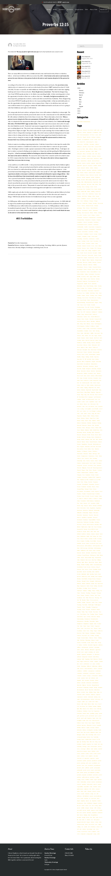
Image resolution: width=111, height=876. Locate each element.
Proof (101, 491)
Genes (82, 319)
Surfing (95, 585)
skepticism (94, 800)
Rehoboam (79, 130)
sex (89, 798)
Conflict (86, 227)
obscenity (96, 756)
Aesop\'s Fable (98, 146)
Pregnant (79, 484)
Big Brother (95, 182)
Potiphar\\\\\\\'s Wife (94, 479)
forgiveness (96, 711)
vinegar (88, 822)
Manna (78, 418)
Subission (88, 583)
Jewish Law (86, 380)
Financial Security (90, 302)
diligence (84, 685)
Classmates (95, 210)
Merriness (79, 427)
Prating (85, 482)
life (99, 739)
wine (80, 829)
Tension (92, 595)
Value (81, 626)
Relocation (95, 512)
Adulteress (79, 146)
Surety (91, 585)
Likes (83, 406)
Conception (90, 222)
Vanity (84, 626)
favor (96, 704)
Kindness (83, 389)
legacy (83, 739)
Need (78, 446)
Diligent (84, 260)
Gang (82, 314)
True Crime (95, 611)
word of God (84, 831)
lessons (94, 739)
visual (86, 824)
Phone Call (89, 467)
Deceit (46, 247)
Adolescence (80, 144)
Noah (85, 449)
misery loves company (82, 751)
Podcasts (100, 470)
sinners (87, 800)
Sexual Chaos (94, 552)
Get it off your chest (81, 321)
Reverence (79, 524)
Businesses (97, 191)
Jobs (78, 382)
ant (94, 652)
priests (81, 772)
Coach (89, 215)
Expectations (84, 290)
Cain (100, 193)
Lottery (84, 411)
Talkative (85, 590)
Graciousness (93, 328)
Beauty (87, 175)
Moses (92, 437)
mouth (95, 753)
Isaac (95, 373)
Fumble (95, 309)
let (97, 739)
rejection (99, 779)
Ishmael (98, 373)
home (83, 722)
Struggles (92, 581)
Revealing (91, 522)
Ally (96, 153)
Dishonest (85, 264)
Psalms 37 (95, 498)
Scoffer (95, 538)
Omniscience (91, 456)
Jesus (81, 380)
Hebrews (85, 345)
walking (78, 826)
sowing (96, 805)
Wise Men (82, 640)
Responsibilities (92, 519)
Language (90, 397)
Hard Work (96, 338)
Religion (23, 247)
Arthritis (95, 165)
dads (87, 678)
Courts (87, 241)
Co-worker (79, 215)
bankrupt (79, 659)
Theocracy (91, 597)
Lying (93, 413)
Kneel (96, 394)
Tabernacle (94, 588)
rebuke (91, 779)
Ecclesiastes (91, 274)
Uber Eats (93, 616)
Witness (93, 640)
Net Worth (93, 446)
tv (85, 819)
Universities (92, 621)
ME (95, 413)
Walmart (87, 633)
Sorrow (86, 569)
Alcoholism (88, 153)
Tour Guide (84, 604)
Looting (82, 408)
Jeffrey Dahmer (98, 375)
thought (83, 817)
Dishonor (90, 264)
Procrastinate (80, 491)
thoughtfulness (94, 815)
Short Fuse (94, 560)
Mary (90, 420)
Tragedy (79, 607)
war (82, 826)
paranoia (89, 760)
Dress (93, 269)
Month (88, 434)
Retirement (86, 522)
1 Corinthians (95, 132)
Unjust (97, 621)
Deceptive (95, 253)
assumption (89, 654)
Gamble (78, 314)
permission (90, 765)
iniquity (88, 727)
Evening (82, 288)
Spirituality (84, 574)
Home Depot (94, 349)
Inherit (96, 366)
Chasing (90, 203)
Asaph (78, 167)
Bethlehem (97, 177)
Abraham (93, 137)
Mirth (91, 430)
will (77, 829)
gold (78, 715)
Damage (99, 248)
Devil (101, 257)
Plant (87, 470)
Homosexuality (96, 352)
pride (98, 130)
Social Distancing (97, 564)
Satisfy (87, 536)
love (93, 744)
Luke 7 (78, 413)
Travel (83, 609)
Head (100, 340)
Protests (79, 496)
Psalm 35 (86, 498)
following (99, 708)
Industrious (79, 366)
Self (87, 550)
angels (86, 652)
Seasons (99, 541)
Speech (84, 571)
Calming (89, 196)
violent (96, 822)
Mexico (93, 427)
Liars (99, 401)
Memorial (79, 425)
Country (97, 238)
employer (98, 694)
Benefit (83, 177)
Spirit (88, 574)
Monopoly (84, 434)
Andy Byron (96, 158)
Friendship (79, 309)
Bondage (87, 186)
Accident (79, 139)
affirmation (92, 649)
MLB (98, 413)
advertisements (85, 647)
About (55, 9)
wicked (97, 826)
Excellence (95, 288)
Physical (79, 470)
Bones (91, 186)
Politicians (91, 472)
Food (85, 304)
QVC (89, 503)
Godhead (87, 326)
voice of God (91, 824)
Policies (79, 472)
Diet (78, 260)
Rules (95, 531)
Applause (93, 163)
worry (78, 833)
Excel (100, 288)
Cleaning (79, 212)
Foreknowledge (80, 307)
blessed (100, 659)
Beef (100, 175)
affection (87, 649)
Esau (84, 286)
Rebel (78, 508)
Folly (78, 304)
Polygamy (79, 475)
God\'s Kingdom (81, 326)
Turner (96, 614)
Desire (99, 255)
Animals (89, 160)
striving (99, 807)
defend (96, 680)
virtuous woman (80, 824)
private (85, 772)
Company (93, 219)
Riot (92, 526)
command (100, 668)
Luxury (89, 413)
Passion (88, 460)
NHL (97, 439)
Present (78, 486)
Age (78, 151)
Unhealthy (86, 621)
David (99, 250)
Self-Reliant (90, 548)
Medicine (89, 423)
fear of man (82, 706)
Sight (83, 562)
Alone (99, 153)
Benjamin (88, 177)
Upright (91, 623)
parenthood (94, 760)
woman (78, 831)
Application (79, 165)
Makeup (93, 415)
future (88, 713)
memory (99, 746)
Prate (82, 482)
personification (97, 765)
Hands (87, 338)
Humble (98, 354)
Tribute (98, 609)
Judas (78, 387)
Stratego (79, 581)
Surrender (100, 585)
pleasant (79, 767)
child (78, 668)
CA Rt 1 (83, 193)
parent (78, 763)
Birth (93, 184)
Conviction (90, 231)
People (94, 463)
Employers (85, 281)
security (82, 793)
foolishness (28, 245)
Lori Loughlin (88, 408)
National (79, 441)
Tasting (97, 590)
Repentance (85, 515)
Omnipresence (84, 456)
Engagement (80, 283)
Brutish (99, 189)
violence (92, 822)
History (90, 347)
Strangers (98, 578)
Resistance (85, 519)
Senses (90, 550)
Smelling (87, 564)
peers (83, 765)
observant (79, 758)
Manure (87, 418)
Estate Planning (89, 286)
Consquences (98, 227)
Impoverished (80, 364)
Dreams (89, 269)
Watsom (79, 635)
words (89, 831)
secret (78, 793)
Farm (96, 295)
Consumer (85, 229)
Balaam (81, 172)
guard (82, 718)
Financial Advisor (94, 300)
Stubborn (79, 583)
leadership (96, 737)
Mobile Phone (96, 430)
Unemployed (87, 619)
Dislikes (95, 264)
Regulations (92, 508)
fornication (79, 713)
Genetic (86, 319)
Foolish (88, 304)
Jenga (81, 378)
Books (95, 186)
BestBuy (92, 177)
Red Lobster (83, 508)
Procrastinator (87, 491)
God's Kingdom (98, 323)
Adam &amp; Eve (90, 142)
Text (84, 597)
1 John (100, 132)
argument (84, 654)
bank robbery (96, 656)
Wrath (92, 642)
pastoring (83, 763)
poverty (84, 770)
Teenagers (93, 593)
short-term (93, 798)
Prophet (84, 493)
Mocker (84, 432)
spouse (78, 807)
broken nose (86, 661)
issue (82, 732)
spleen (100, 805)
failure (96, 701)
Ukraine (98, 616)
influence (84, 727)
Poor (83, 475)
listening (84, 741)
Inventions (90, 373)
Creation (79, 243)
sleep (85, 803)
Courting (83, 241)
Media (98, 420)
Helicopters (94, 345)
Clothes (95, 212)
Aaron (96, 134)
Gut (90, 335)
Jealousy (93, 375)
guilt (85, 718)
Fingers (96, 302)
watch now (65, 2)
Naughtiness (84, 444)
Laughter (79, 399)
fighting (99, 706)
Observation (79, 453)
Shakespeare (93, 555)
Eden (88, 276)
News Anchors (80, 449)
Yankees (80, 645)
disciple (95, 687)
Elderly (94, 276)
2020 (78, 134)
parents (59, 245)
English (85, 283)
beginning (87, 659)
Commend (85, 217)
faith (82, 704)
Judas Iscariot (98, 385)
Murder (83, 439)
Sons (83, 569)
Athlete (91, 167)
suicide (88, 810)
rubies (78, 791)
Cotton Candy (94, 236)
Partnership (79, 460)
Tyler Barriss (80, 616)
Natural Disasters (93, 441)
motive (91, 753)
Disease (99, 262)
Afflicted (91, 149)
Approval (85, 165)
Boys (92, 189)
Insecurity (79, 368)
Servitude (88, 552)
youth (98, 833)
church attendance (88, 668)
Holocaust (79, 349)
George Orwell (98, 319)
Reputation (89, 517)
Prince (97, 486)
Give (86, 9)
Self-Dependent (96, 545)
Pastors (92, 460)
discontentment (80, 689)
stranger (87, 807)
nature (78, 756)
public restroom (85, 777)
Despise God (80, 257)
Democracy (84, 255)
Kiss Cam (92, 394)
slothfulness (89, 803)
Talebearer (79, 590)
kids (87, 734)
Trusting (92, 614)
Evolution (90, 288)
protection (95, 774)
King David (88, 389)
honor (86, 722)
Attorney (84, 170)
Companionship (80, 219)
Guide (82, 333)
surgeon (93, 810)
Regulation (98, 508)
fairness (79, 704)
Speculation (79, 571)
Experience (96, 290)
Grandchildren (80, 330)
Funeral (100, 309)
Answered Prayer (95, 160)
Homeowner (11, 247)
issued (78, 732)
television (89, 812)
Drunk (88, 271)
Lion (87, 406)
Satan (78, 536)
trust (80, 819)
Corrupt (95, 234)
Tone (96, 602)
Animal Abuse (84, 160)
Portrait (92, 475)
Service (83, 552)
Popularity (87, 475)
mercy (78, 748)
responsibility (80, 786)
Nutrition (79, 451)
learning (79, 739)
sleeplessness (80, 803)
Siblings (99, 560)
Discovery (85, 262)
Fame (100, 293)
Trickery (79, 611)
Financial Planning (81, 302)
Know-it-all (35, 245)
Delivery (79, 255)
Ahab (92, 151)
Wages (95, 630)
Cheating (95, 203)
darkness (93, 678)
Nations (83, 441)
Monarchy (97, 432)
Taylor (78, 593)
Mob (101, 430)
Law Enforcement (90, 399)
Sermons (70, 9)
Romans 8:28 (80, 529)
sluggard (95, 803)
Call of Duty (84, 196)
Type (85, 616)
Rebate (90, 505)
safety (82, 791)
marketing (37, 247)
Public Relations (90, 500)
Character (79, 203)
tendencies (100, 812)
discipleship (86, 687)
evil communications (85, 699)
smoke (83, 805)
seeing (91, 793)
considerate (98, 671)
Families (79, 295)
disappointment (95, 685)
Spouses (64, 245)
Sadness (88, 534)
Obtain (90, 453)
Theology (97, 597)
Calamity (79, 196)
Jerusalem (95, 378)
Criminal (84, 245)
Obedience (94, 451)
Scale (100, 536)
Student (83, 583)
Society (88, 567)
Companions (87, 219)
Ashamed (83, 167)
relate (78, 782)
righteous (86, 789)
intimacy (84, 730)
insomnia (92, 727)
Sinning (78, 564)
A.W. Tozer (92, 134)
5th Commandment (84, 134)
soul (93, 805)
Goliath (97, 326)
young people (89, 833)
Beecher (96, 175)
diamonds (79, 685)
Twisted (100, 614)
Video (82, 628)
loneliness (79, 744)
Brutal (95, 189)
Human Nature (92, 354)
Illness (83, 361)
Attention (79, 170)
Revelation (97, 522)
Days (78, 253)
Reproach (96, 515)
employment (80, 696)
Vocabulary (79, 630)
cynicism (83, 678)
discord (86, 689)
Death (81, 253)
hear (90, 720)
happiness (89, 718)
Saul (91, 536)
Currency (84, 248)
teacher (84, 812)
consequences (91, 671)
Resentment (79, 519)
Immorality (98, 361)
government (91, 715)
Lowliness (98, 411)
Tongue (100, 602)
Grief (94, 330)
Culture (99, 245)
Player (90, 470)
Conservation (91, 227)
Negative (82, 446)
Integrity (99, 368)
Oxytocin (87, 458)
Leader (83, 401)
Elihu (78, 278)
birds (91, 659)
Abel (100, 134)
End (97, 281)
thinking (85, 815)
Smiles (91, 564)
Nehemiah (87, 446)
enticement (90, 696)
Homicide (90, 352)
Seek (100, 543)
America (99, 156)
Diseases (94, 262)
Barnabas (98, 172)
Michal (96, 427)
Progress (97, 491)
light (78, 741)
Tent (96, 595)
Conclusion (96, 222)
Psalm (78, 500)
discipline (100, 687)
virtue (100, 822)
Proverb (92, 496)
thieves (81, 815)
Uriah (95, 623)
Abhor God (79, 137)
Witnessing (87, 640)
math (88, 746)
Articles (99, 165)
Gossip (87, 328)
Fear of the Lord (92, 297)
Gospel (84, 328)
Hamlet (78, 338)
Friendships (97, 307)
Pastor (96, 460)
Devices (97, 257)
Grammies (99, 328)
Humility (79, 356)
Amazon (79, 156)
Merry (83, 427)
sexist (81, 798)
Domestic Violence (97, 267)
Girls (78, 323)
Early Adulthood (94, 271)
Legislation (91, 401)
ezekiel (89, 701)
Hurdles (91, 356)
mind (92, 748)
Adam (96, 142)
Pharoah (79, 467)
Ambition (89, 156)
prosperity (84, 774)
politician (87, 767)
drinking (91, 692)
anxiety (97, 652)
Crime (96, 243)
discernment (80, 687)
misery (89, 751)
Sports (96, 574)
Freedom (92, 307)
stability (82, 807)
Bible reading (88, 179)
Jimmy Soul (95, 380)
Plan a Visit (93, 9)
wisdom (22, 245)
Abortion (89, 137)
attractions (97, 654)
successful (79, 810)
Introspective (80, 373)
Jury (95, 387)
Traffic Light (91, 604)
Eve (86, 288)
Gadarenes (88, 312)
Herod (78, 347)
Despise (85, 257)
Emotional (79, 281)
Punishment (97, 500)
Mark (97, 418)
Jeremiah (85, 378)
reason (82, 779)
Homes (85, 352)
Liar (78, 404)
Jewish (91, 380)
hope (90, 722)
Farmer (87, 295)
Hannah (91, 338)
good (86, 715)
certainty (98, 663)
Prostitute (97, 493)
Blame (96, 184)
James (88, 375)
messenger (83, 748)
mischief (100, 748)
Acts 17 (99, 139)
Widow (95, 637)
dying (98, 692)
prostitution (89, 774)
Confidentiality (80, 227)
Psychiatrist (83, 500)
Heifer (89, 345)
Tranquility (88, 607)
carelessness (86, 663)
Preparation (91, 484)
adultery (79, 647)
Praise (78, 482)
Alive (93, 153)
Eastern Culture (80, 274)
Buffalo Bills (83, 191)
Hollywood (95, 347)
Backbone (100, 170)
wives (97, 829)
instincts (97, 727)
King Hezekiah (95, 389)
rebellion (87, 779)
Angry (78, 160)
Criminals (79, 245)
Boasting (79, 186)
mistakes (93, 751)
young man (83, 833)
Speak (99, 569)
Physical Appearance (97, 467)
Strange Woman (92, 578)
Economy (83, 276)
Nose (93, 449)
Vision (99, 628)
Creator (83, 243)
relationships (83, 782)
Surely (88, 585)
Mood (96, 434)
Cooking (96, 231)
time (91, 817)
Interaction (83, 371)
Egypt (91, 276)
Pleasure (95, 470)
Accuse (91, 139)
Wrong (99, 642)
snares (86, 805)
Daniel (82, 250)
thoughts (79, 817)
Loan (96, 406)
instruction (79, 730)
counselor (79, 675)
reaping (78, 779)
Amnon (78, 158)
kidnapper (79, 734)
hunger (93, 722)
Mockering (79, 432)
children (53, 245)
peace (90, 763)
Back (78, 172)
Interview (93, 371)
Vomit (84, 630)
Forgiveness (79, 9)
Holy (89, 349)
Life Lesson (93, 404)
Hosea (83, 354)
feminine (95, 706)
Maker (88, 415)
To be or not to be (94, 600)
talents (100, 810)
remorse (79, 784)
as (93, 654)
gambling (92, 713)
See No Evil (92, 543)
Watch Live (104, 9)
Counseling (79, 238)
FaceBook (79, 293)
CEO (87, 193)
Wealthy (92, 635)
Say (97, 536)
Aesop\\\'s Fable (81, 149)
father (93, 704)
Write (96, 642)
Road (95, 526)
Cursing (92, 248)
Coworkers (95, 241)
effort (83, 694)
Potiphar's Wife (91, 477)
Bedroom (91, 175)
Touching (79, 604)
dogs (87, 692)
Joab (100, 380)
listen (88, 741)
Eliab (98, 276)
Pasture (100, 460)
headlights (79, 720)
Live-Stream (91, 406)
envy (99, 696)
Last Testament (97, 397)
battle (83, 659)
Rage (82, 505)
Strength (84, 581)
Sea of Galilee (93, 541)
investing (96, 730)
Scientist (90, 538)
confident (85, 671)
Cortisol (99, 234)
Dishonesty (79, 264)
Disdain (89, 262)
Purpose (85, 503)
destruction (88, 682)
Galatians (100, 312)
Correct (91, 234)
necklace (83, 756)
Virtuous (96, 628)
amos (82, 652)
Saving (94, 536)
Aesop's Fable (90, 146)
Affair (87, 149)
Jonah (94, 382)
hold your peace (95, 720)
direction (89, 685)
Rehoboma (85, 510)
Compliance (79, 222)
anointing (90, 652)
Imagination (88, 361)
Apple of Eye (99, 163)
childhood (89, 666)
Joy (85, 385)
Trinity (83, 611)
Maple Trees (93, 418)
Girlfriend (98, 321)
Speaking (95, 569)
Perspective (79, 465)
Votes (87, 630)
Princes (93, 486)
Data (86, 250)
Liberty (81, 404)
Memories (84, 425)
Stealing (93, 576)
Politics (96, 472)
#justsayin (89, 132)
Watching (98, 633)
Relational (91, 510)
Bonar (83, 186)
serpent (91, 796)
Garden (85, 316)
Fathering (79, 297)
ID (83, 359)
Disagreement (98, 260)
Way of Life (84, 635)
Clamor (90, 210)
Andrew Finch (90, 158)
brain (78, 661)
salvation (89, 791)
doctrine (83, 692)
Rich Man (97, 524)
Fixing (100, 302)
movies (99, 753)
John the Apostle (85, 382)
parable (84, 760)
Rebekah (95, 505)
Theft (87, 597)
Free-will (87, 307)
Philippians (84, 467)
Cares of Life (94, 198)
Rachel (78, 505)
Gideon (88, 321)
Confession (95, 224)
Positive (97, 475)
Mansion (83, 418)
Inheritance (91, 366)
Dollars (90, 267)
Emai (89, 278)
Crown (92, 245)
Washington (92, 633)
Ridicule (79, 526)
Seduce (87, 543)
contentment (85, 673)
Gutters (86, 335)
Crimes (92, 243)
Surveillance (79, 588)
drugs (94, 692)
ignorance (84, 725)
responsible (86, 786)
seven (78, 798)
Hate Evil (87, 340)
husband (79, 725)
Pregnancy (95, 482)
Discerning (79, 262)
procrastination (91, 772)
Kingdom (93, 392)
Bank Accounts (92, 172)
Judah (88, 385)
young (94, 833)
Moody (92, 434)
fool (92, 711)
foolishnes (85, 711)
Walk (83, 633)
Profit (92, 491)
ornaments (79, 760)
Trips (86, 611)
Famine (83, 295)
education (79, 694)
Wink (78, 640)
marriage (41, 245)
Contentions (98, 229)
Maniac (97, 415)
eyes (87, 701)
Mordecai (84, 437)
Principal (86, 489)
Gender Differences (95, 316)
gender (100, 713)
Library (85, 404)
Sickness (79, 562)
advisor (82, 649)
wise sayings (89, 829)
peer (86, 765)
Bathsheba (82, 175)
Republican (84, 517)
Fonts (81, 304)
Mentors (89, 425)
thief (78, 815)
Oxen (83, 458)
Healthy (84, 342)
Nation (87, 441)
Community (98, 217)
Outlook (79, 458)
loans (99, 741)
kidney (83, 734)
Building (93, 191)
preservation (97, 770)
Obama (90, 451)
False (97, 293)
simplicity (83, 800)
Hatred (96, 340)
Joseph (98, 382)
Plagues (83, 470)
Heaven (93, 342)
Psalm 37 (91, 498)
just (100, 732)
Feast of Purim (83, 300)
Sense (94, 550)
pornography (97, 767)
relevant (89, 782)
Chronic (88, 208)
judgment (93, 732)
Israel (78, 375)
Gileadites (93, 321)
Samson (93, 534)
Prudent (96, 496)
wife (101, 826)
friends (84, 713)
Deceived (90, 253)
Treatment (93, 609)
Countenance (92, 238)
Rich (101, 524)
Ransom (86, 505)
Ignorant (79, 361)
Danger (78, 250)
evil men (92, 699)
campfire (96, 661)
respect (99, 784)
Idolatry (97, 359)
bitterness (95, 659)
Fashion (100, 295)
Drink (97, 269)
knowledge (90, 734)
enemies (85, 696)
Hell (98, 345)
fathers (89, 704)
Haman (99, 335)
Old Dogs (94, 453)
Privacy (94, 489)
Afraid (99, 149)
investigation (90, 730)
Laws (96, 399)
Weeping (97, 635)
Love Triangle (92, 411)
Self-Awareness (80, 545)
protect (100, 774)
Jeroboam (90, 378)
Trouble (90, 611)
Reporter (91, 515)
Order (96, 456)
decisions (92, 680)
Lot (87, 411)
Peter (95, 465)
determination (95, 682)
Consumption (92, 229)
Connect (62, 9)
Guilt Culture (86, 333)
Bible (82, 182)
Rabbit (97, 503)
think (89, 815)
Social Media (80, 567)
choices (81, 668)
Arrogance (90, 165)
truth (83, 819)
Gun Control (97, 333)
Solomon (16, 245)
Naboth (100, 439)
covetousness (94, 675)
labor (95, 734)
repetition (84, 784)
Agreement (82, 151)
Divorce (86, 267)
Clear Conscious (85, 212)
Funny (78, 312)
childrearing (94, 666)
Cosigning (84, 236)
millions (88, 748)
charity (78, 666)
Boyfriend (88, 189)
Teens (78, 595)
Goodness (79, 328)
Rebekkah (99, 505)
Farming (92, 295)
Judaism (92, 385)
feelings (90, 706)
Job (80, 382)
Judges (81, 387)
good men (82, 715)
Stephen (100, 576)
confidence (79, 671)
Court (91, 241)
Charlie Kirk (84, 203)
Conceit (85, 222)
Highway (83, 347)
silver (98, 798)
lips (80, 741)
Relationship (85, 512)
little (91, 741)
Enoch (89, 283)
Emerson (93, 278)
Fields (88, 300)
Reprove (79, 517)
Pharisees (99, 465)
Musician (87, 439)
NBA (91, 439)
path (87, 763)
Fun (81, 312)
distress (78, 692)
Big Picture (83, 184)
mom (97, 751)
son (90, 805)
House (86, 354)
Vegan (88, 626)
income (94, 725)
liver (93, 741)
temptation (94, 812)
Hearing (89, 342)
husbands (98, 722)
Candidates (83, 198)
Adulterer (97, 144)
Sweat (89, 588)
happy (94, 718)
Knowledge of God (83, 397)
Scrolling (87, 541)
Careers (88, 198)
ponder (91, 767)
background (84, 656)
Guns (83, 335)
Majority (84, 415)
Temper (82, 595)
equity (78, 699)
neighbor (91, 756)
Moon (100, 434)
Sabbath (79, 534)
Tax (101, 590)
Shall (98, 555)
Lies (89, 404)
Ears (99, 271)
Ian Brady (89, 359)
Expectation (90, 290)
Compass (98, 219)
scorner (98, 791)
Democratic (90, 255)
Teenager (99, 593)
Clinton (91, 212)
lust (99, 744)
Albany (84, 153)
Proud (83, 496)
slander (99, 800)
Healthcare (79, 342)
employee (93, 694)
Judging (86, 387)
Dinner (88, 260)
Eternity (18, 247)
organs (97, 758)
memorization (94, 746)
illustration (89, 725)
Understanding (80, 619)
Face (84, 293)
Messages (88, 427)
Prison (90, 489)
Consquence (80, 229)
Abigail (84, 137)
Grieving (97, 330)
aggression (98, 649)
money (78, 753)
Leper (96, 401)
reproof (95, 784)
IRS (85, 359)
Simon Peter (91, 562)
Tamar (93, 590)
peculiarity (94, 763)
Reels (88, 508)
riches (99, 786)
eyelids (83, 701)
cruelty (78, 678)
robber (93, 789)
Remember (79, 515)
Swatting (85, 588)
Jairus (85, 375)
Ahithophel (79, 153)
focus (95, 708)
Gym (92, 335)
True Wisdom (83, 614)
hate (100, 718)
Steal (96, 576)
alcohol (78, 652)
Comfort (97, 215)
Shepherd (83, 560)
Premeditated (85, 484)
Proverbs (87, 496)
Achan (95, 139)
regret (95, 779)
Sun (96, 583)
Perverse (85, 465)
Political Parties (84, 472)
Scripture (83, 541)
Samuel (97, 534)
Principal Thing (80, 489)
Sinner (100, 562)
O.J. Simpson (84, 451)
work (98, 831)
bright (81, 661)
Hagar (95, 335)
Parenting (48, 245)
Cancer (78, 198)
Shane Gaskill (88, 557)
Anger (101, 158)
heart (41, 247)
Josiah (82, 385)
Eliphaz (85, 278)
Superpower (83, 585)
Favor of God (85, 297)
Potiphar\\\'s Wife (84, 479)
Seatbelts (79, 543)
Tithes (87, 600)
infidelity (79, 727)
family (85, 704)
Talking (89, 590)
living (96, 741)
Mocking (89, 432)
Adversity (85, 146)
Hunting (87, 356)
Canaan (97, 196)
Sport (99, 574)
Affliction (96, 149)
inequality (99, 725)
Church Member (94, 208)
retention (95, 786)
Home (49, 9)
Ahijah (96, 151)
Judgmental (91, 387)
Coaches (85, 215)
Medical (79, 423)
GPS (84, 312)
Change (96, 201)
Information (85, 366)
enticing (96, 696)
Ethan (78, 288)
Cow (100, 241)
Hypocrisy (96, 356)
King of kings (87, 392)
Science (86, 538)
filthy (81, 708)
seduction (87, 793)
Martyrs (78, 420)
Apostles (88, 163)
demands (83, 682)
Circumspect (85, 210)
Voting (91, 630)
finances (85, 708)
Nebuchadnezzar (97, 444)
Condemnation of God (82, 224)
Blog (100, 184)
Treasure (88, 609)
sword (97, 810)
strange (91, 807)
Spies (93, 571)
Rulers (88, 531)
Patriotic (79, 463)
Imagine (93, 361)
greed (100, 715)
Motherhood (98, 437)
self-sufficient (86, 796)
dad (89, 678)
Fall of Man (92, 293)
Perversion (90, 465)
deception (87, 680)
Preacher (90, 482)
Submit (92, 583)
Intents (78, 371)
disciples (91, 687)
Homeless (99, 349)
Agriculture (88, 151)
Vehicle (92, 626)
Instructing (94, 368)
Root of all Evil (91, 529)
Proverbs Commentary (20, 243)
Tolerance (88, 602)
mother (87, 753)
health (95, 130)
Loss (81, 411)
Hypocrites (79, 359)
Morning (89, 437)
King (85, 394)
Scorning (99, 538)
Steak (89, 576)
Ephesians (94, 283)
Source (90, 569)
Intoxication (98, 371)
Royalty (84, 531)
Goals (92, 323)
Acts (78, 142)
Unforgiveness (80, 621)
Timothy (84, 600)
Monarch (79, 434)
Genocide (91, 319)
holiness (79, 722)
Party (84, 460)
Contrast (79, 231)
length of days (88, 739)
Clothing (100, 212)
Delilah (99, 253)
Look (78, 408)
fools (89, 711)
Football (93, 304)
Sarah (101, 534)
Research (95, 517)
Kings (82, 394)
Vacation (99, 623)
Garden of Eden (88, 314)
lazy (92, 737)
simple (78, 800)
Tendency (87, 595)
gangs (96, 713)
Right (89, 526)
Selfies (78, 550)
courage (89, 675)
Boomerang (79, 189)
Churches (79, 210)
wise (94, 829)
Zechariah (90, 645)
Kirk (88, 394)
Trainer (83, 607)
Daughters (94, 250)
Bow (84, 189)
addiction (100, 645)
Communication (92, 217)
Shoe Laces (88, 560)
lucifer (95, 744)
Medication (83, 423)
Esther (95, 286)
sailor (85, 791)
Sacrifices (84, 534)
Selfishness (83, 550)
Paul (91, 463)
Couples (79, 241)
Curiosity (79, 248)
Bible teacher (95, 179)
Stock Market (85, 578)
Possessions (84, 477)
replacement (89, 784)
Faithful (87, 293)
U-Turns (88, 616)
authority (79, 656)
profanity (79, 774)
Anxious (84, 163)
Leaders (79, 401)
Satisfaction (83, 536)
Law (99, 399)
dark (97, 678)
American (94, 156)
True (88, 614)
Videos (78, 628)
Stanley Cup (84, 576)
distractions (97, 689)
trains (97, 817)
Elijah (81, 278)
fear (87, 706)
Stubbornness (98, 581)
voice (96, 824)
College (93, 215)
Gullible (92, 333)
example (79, 701)
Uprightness (86, 623)
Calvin (93, 196)
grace (96, 715)
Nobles (89, 449)
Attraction (89, 170)
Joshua (78, 385)
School (82, 538)
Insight (83, 368)
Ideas (93, 359)
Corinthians (86, 234)
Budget (78, 191)
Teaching (88, 593)
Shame (82, 557)
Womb (96, 640)
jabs (85, 732)
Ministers (87, 430)
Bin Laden (89, 184)
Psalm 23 (81, 498)
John (91, 382)
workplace (93, 831)
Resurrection (80, 522)
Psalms (100, 498)
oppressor (92, 758)
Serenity (98, 550)
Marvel (86, 420)
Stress (87, 581)
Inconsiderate (87, 364)
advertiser (91, 647)
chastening (83, 666)
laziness (88, 737)
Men (93, 425)
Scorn (78, 541)
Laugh (83, 399)
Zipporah (95, 645)
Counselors (85, 238)
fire (88, 708)
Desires (95, 255)
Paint (91, 458)
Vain (78, 626)
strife (95, 807)
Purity (81, 503)
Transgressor (94, 607)
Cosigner (79, 236)
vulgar (99, 824)
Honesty (79, 354)
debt (83, 680)
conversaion (92, 673)
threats (87, 817)
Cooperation (80, 234)
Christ (84, 208)
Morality (79, 437)
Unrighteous (80, 623)
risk (90, 789)
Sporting (92, 574)
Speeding (89, 571)
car (90, 663)
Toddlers (79, 602)
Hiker (86, 347)
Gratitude (86, 330)
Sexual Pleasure (85, 555)
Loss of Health (95, 408)
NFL (94, 439)
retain (91, 786)
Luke (82, 413)
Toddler (83, 602)
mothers (83, 753)
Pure (78, 503)
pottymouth (79, 770)
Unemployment (94, 619)
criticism (100, 675)
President (89, 486)
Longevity (100, 406)
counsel (84, 675)
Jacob (81, 375)
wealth (85, 826)
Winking (100, 637)
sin (90, 800)
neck (87, 756)
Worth (88, 642)
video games (96, 819)
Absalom (98, 137)
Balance (86, 172)
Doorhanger (29, 247)
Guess (78, 333)
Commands (79, 217)
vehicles (88, 819)
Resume (98, 519)
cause (93, 663)
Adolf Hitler (86, 144)
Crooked (88, 245)
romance (98, 789)
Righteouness (84, 526)
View (92, 628)
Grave (90, 330)
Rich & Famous (90, 524)
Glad (85, 323)
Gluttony (88, 323)
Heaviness (98, 342)
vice (92, 819)
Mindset (82, 430)
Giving (81, 323)
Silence (86, 562)
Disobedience (80, 267)
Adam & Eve (82, 142)
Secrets (83, 543)
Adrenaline (91, 144)
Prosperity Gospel (91, 493)
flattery (91, 708)
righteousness (80, 789)
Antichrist (79, 163)
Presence (97, 484)
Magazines (79, 415)
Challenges (86, 201)
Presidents (83, 486)
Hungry (83, 356)
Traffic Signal (97, 604)
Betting (78, 179)
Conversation (85, 231)
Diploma (92, 260)
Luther (85, 413)
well (89, 826)
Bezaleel (83, 179)
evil (101, 699)
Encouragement (92, 281)
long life (84, 744)
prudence (79, 777)
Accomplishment (85, 139)
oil (82, 758)
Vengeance (97, 626)
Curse (88, 248)
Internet (88, 371)
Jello (78, 378)
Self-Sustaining (97, 548)
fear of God (90, 130)
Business (79, 193)
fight (78, 708)
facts (93, 701)
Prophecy (79, 493)
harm (97, 718)
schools (94, 791)
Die (80, 260)
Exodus (78, 290)
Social (85, 567)
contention (79, 673)
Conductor (90, 224)
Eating (86, 274)
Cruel (96, 245)
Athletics (96, 167)
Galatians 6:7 (94, 312)
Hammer (83, 338)
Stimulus (79, 578)
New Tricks (98, 446)
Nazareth (90, 444)
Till (80, 600)
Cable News (91, 193)
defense (79, 682)
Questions (93, 503)
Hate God (92, 340)
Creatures (88, 243)
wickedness (92, 826)
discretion (91, 689)
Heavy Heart (79, 345)
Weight (78, 637)
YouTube (85, 645)
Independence (94, 364)
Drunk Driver (83, 271)
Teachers (83, 593)
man (101, 744)
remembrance (99, 782)
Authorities (94, 170)
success (84, 810)
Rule (98, 531)
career (81, 663)
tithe (94, 817)
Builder (88, 191)
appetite (79, 654)
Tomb (93, 602)
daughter (79, 680)
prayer (92, 770)
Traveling (79, 609)
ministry (95, 748)
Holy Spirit (84, 349)
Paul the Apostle (85, 463)
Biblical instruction (88, 182)
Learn (87, 401)
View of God (87, 628)
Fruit (92, 309)
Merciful (97, 425)
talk (78, 812)
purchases (92, 777)
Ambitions (84, 156)
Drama (85, 269)
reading (97, 777)
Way (89, 635)
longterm (89, 744)
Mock (93, 432)
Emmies (98, 278)
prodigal (97, 772)
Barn (78, 175)
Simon (96, 562)
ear (101, 692)
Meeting (99, 423)
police (83, 767)
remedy (93, 782)
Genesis (79, 319)
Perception (98, 463)
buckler (91, 661)
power (88, 770)
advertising (96, 647)
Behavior (79, 177)
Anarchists (83, 158)
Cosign (88, 236)
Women (79, 642)
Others (100, 456)
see (95, 793)
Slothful (83, 564)
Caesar (96, 193)
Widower (91, 637)
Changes (91, 201)
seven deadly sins (97, 796)
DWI (95, 248)
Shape (93, 557)
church (95, 668)
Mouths (78, 439)
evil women (97, 699)
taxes (80, 812)
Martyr (82, 420)
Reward (84, 524)
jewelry (88, 732)
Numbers (97, 449)
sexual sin (86, 798)
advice (78, 649)
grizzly (78, 718)
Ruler (92, 531)
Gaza (89, 316)
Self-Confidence (88, 545)
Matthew (94, 420)
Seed (97, 543)
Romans (85, 529)
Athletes (87, 167)
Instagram (88, 368)
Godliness (92, 326)
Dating (89, 250)
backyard (90, 656)
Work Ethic (83, 642)
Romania (99, 526)
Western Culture (84, 637)
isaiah (99, 730)
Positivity (79, 477)
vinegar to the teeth (81, 822)
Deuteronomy (91, 257)
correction (98, 673)
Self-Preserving (83, 548)
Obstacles (85, 453)
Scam (78, 538)
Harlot (83, 340)
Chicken (83, 205)
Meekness (94, 423)
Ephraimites (79, 286)
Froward (88, 309)
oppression (86, 758)
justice (97, 732)
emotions (88, 694)
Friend (84, 309)
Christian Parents (89, 205)
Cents (81, 201)
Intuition (85, 373)
